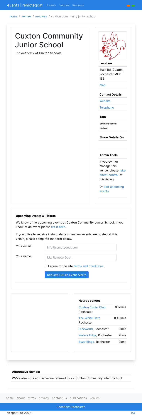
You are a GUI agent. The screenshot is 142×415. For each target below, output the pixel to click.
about (21, 398)
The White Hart (89, 318)
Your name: (24, 256)
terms (32, 398)
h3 (133, 413)
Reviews (78, 5)
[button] (133, 5)
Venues (64, 5)
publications (78, 398)
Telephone (106, 107)
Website (105, 101)
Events (51, 5)
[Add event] (128, 5)
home (13, 16)
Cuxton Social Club (92, 307)
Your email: (23, 246)
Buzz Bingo (86, 342)
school (103, 128)
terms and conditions (88, 266)
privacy (44, 398)
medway (41, 16)
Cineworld (86, 329)
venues (26, 16)
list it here (58, 227)
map (102, 85)
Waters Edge (87, 335)
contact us (59, 398)
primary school (108, 123)
